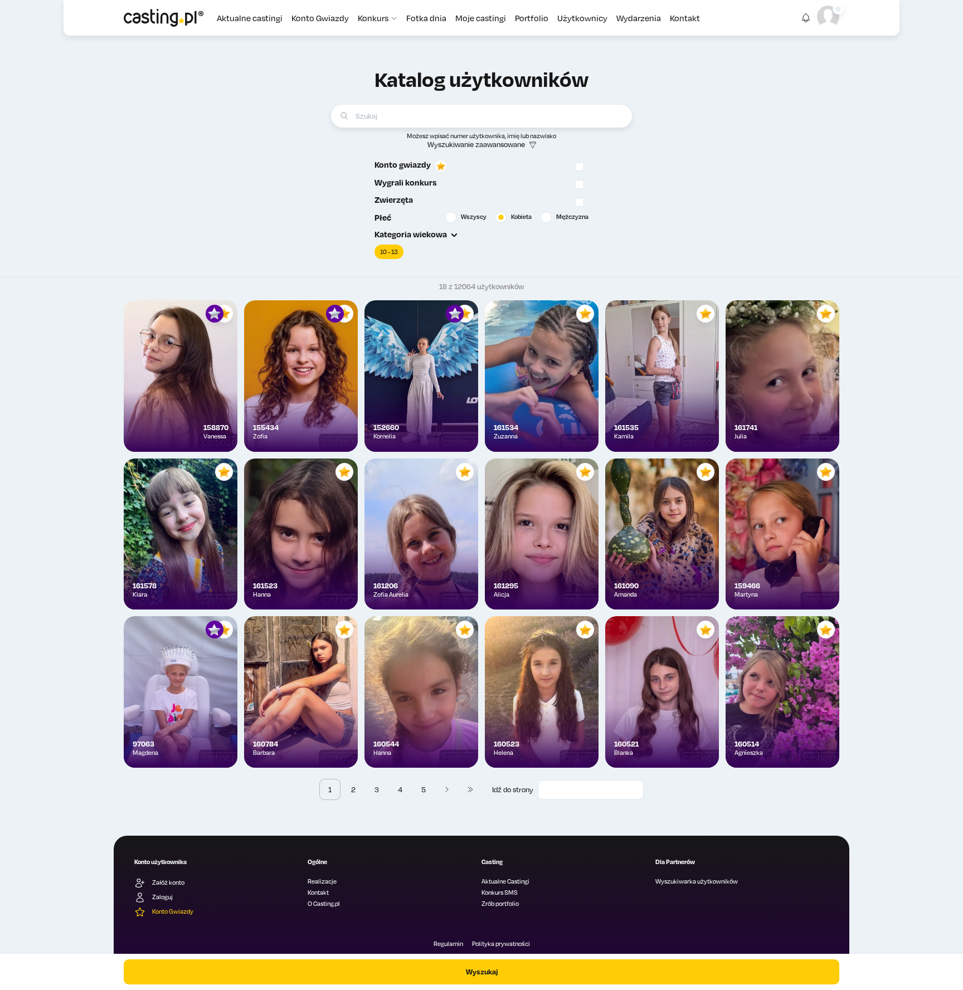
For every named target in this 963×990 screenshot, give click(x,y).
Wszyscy (474, 217)
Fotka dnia (426, 18)
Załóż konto (168, 882)
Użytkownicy (582, 18)
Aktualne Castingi (505, 881)
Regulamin (448, 944)
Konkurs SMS (499, 892)
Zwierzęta (393, 199)
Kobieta (521, 217)
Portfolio (531, 18)
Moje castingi (480, 18)
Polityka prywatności (501, 944)
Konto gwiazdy (402, 164)
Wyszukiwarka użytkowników (696, 881)
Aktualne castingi (250, 18)
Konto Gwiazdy (320, 18)
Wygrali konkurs (405, 182)
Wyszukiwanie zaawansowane (476, 144)
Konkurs (373, 18)
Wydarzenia (638, 18)
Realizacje (322, 881)
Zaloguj (162, 897)
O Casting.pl (324, 904)
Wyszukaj (482, 971)
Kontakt (685, 18)
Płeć (382, 217)
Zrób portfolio (500, 904)
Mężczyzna (572, 217)
